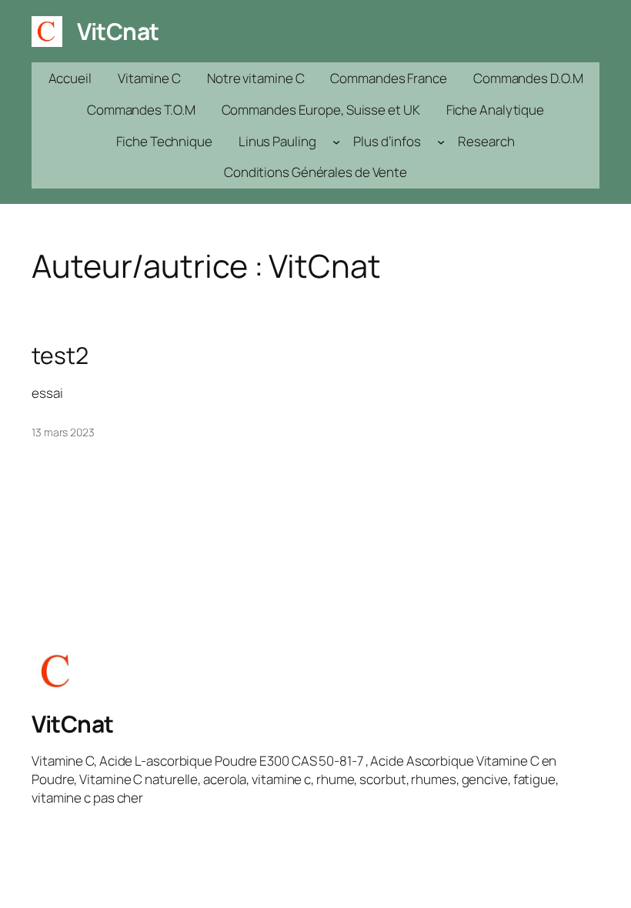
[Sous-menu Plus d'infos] (441, 141)
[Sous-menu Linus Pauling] (336, 141)
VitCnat (118, 31)
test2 (60, 355)
